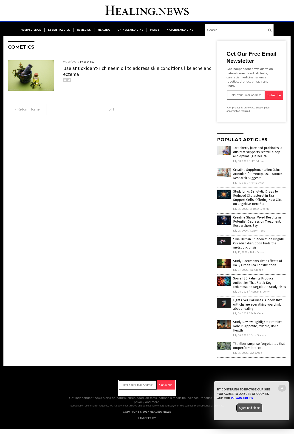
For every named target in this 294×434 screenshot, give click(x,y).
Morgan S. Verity (259, 208)
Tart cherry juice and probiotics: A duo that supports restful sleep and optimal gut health (257, 152)
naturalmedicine (180, 29)
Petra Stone (257, 183)
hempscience (31, 29)
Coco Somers (258, 335)
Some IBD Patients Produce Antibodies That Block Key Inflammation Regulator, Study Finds (259, 282)
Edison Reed (257, 230)
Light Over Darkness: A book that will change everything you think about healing (257, 304)
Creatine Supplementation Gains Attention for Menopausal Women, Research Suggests (258, 174)
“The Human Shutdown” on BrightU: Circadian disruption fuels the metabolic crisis (259, 243)
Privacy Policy (147, 418)
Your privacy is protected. (240, 107)
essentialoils (59, 29)
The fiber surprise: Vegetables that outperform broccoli (259, 346)
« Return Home (27, 109)
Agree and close (249, 408)
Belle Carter (257, 252)
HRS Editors (257, 161)
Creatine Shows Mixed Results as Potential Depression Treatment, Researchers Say (257, 222)
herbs (154, 29)
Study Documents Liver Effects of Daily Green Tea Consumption (257, 263)
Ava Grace (256, 352)
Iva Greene (256, 269)
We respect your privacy (123, 405)
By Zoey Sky (87, 61)
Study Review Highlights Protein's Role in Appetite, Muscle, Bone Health (257, 326)
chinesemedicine (130, 29)
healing (104, 29)
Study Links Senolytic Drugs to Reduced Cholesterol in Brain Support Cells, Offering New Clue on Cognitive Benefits (258, 198)
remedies (84, 29)
